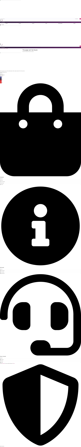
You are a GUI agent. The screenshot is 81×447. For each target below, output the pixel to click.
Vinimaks (13, 363)
